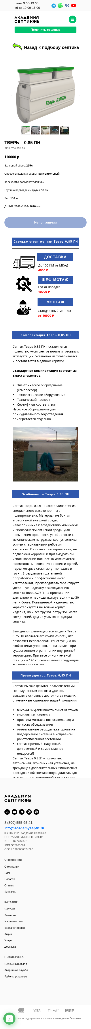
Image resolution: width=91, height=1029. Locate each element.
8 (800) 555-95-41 (18, 823)
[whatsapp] (29, 812)
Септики (9, 909)
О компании (11, 866)
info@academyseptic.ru (24, 828)
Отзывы (9, 885)
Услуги (8, 940)
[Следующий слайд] (79, 94)
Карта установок (14, 927)
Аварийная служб (15, 970)
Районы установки (16, 976)
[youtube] (14, 812)
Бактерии (10, 915)
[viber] (36, 812)
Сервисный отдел (15, 964)
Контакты (10, 891)
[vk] (7, 812)
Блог (7, 873)
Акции (8, 934)
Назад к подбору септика (51, 47)
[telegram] (22, 812)
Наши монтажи (13, 921)
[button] (45, 30)
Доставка (10, 946)
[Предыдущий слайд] (11, 94)
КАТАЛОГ (11, 902)
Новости (9, 879)
